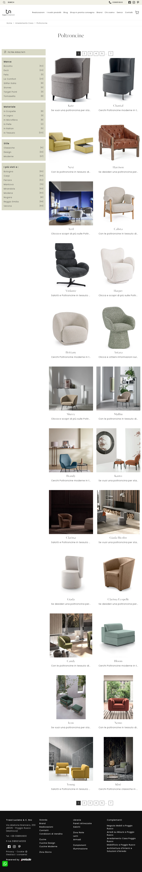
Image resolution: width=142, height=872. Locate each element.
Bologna (8, 171)
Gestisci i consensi (16, 854)
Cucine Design (47, 843)
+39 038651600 (18, 836)
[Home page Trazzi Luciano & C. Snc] (8, 12)
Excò (6, 70)
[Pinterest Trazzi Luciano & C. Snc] (138, 2)
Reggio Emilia (11, 201)
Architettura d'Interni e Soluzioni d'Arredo (119, 850)
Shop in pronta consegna (82, 12)
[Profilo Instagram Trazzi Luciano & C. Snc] (134, 2)
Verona (8, 206)
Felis (6, 74)
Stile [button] (6, 143)
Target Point (10, 91)
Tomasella (9, 96)
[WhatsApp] (5, 863)
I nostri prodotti (54, 12)
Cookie (20, 851)
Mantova (9, 184)
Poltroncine (42, 23)
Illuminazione (80, 848)
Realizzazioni (38, 12)
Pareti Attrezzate (82, 823)
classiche (9, 147)
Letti (75, 836)
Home (9, 23)
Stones (7, 87)
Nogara (8, 197)
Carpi (7, 175)
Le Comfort (10, 79)
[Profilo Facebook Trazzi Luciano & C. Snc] (129, 2)
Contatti (129, 12)
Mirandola (9, 188)
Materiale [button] (10, 106)
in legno (8, 115)
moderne (9, 156)
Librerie (77, 820)
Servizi (120, 12)
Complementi (114, 820)
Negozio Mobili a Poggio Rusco (120, 827)
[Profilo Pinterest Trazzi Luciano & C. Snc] (18, 846)
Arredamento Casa (24, 23)
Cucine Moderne (48, 846)
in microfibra (11, 120)
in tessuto (9, 132)
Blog (66, 12)
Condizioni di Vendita (51, 833)
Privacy (10, 851)
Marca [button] (8, 61)
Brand (99, 12)
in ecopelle (10, 111)
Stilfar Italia (10, 83)
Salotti (76, 827)
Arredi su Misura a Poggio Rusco (120, 833)
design (7, 152)
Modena (8, 193)
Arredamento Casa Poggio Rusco (121, 840)
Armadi (77, 839)
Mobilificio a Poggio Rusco (121, 844)
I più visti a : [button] (11, 167)
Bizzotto (8, 66)
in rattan (9, 128)
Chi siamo (110, 12)
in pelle (8, 124)
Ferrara (8, 180)
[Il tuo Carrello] (137, 12)
